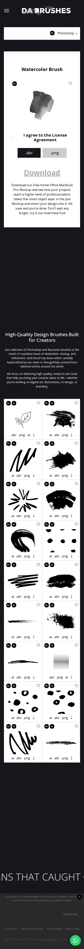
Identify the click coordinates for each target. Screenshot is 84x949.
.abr (29, 152)
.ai (28, 435)
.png (54, 152)
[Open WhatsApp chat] (75, 940)
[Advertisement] (42, 279)
